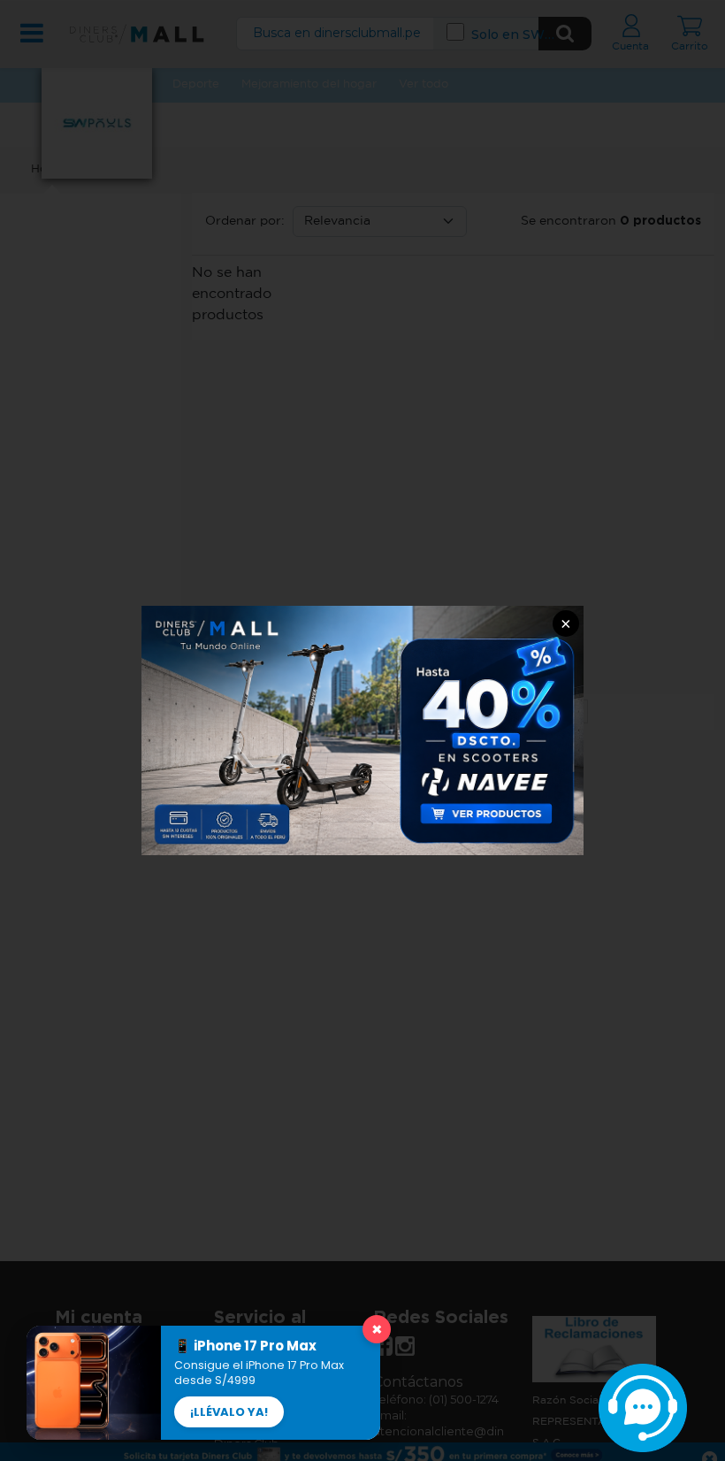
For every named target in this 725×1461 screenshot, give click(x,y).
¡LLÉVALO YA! (229, 1412)
